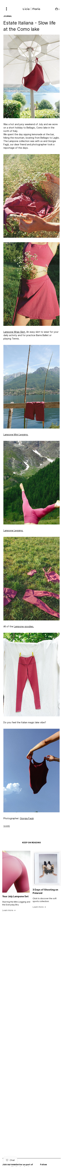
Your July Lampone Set (15, 896)
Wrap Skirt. (14, 332)
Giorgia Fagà (27, 818)
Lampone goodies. (24, 626)
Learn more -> (9, 910)
